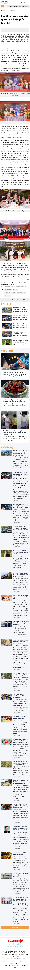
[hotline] (21, 2)
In (24, 299)
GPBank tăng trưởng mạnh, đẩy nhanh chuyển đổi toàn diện (20, 597)
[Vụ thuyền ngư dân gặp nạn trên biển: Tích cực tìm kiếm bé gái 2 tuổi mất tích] (6, 575)
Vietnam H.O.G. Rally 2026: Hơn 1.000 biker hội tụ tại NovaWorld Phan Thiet (20, 452)
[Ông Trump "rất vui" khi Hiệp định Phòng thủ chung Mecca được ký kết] (6, 624)
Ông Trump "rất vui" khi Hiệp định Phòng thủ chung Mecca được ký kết (21, 623)
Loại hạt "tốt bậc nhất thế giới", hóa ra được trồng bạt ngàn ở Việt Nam (14, 400)
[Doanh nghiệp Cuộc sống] (4, 2)
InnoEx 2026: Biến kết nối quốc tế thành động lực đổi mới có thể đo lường (20, 474)
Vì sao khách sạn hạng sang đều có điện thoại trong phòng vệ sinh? (20, 641)
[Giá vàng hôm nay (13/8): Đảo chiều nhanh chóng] (6, 855)
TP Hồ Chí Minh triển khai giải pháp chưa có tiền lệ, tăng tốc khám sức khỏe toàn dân (14, 432)
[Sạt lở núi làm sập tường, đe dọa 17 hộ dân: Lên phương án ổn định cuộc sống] (6, 782)
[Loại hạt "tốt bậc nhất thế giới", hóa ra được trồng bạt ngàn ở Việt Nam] (15, 389)
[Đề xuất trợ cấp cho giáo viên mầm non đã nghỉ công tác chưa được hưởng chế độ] (6, 742)
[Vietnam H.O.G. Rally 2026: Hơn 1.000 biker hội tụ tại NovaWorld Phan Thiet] (6, 453)
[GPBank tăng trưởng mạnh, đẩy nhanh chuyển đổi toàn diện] (6, 598)
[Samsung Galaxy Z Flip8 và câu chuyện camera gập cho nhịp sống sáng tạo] (6, 553)
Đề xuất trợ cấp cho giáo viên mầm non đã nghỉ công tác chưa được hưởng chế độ (21, 741)
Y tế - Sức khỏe (5, 368)
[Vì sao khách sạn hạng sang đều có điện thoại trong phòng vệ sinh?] (6, 642)
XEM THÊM (15, 927)
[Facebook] (15, 967)
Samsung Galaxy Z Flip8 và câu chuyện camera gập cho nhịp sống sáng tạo (20, 552)
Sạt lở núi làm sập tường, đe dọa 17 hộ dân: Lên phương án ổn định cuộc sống (20, 782)
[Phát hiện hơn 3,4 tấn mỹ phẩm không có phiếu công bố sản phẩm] (6, 697)
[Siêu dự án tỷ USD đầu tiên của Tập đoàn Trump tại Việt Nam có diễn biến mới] (6, 764)
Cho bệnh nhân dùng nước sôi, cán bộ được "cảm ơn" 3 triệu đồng (21, 875)
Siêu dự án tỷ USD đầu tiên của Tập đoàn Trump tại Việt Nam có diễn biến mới (20, 763)
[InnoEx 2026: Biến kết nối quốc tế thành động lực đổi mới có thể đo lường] (6, 475)
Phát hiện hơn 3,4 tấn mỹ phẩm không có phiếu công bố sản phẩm (20, 696)
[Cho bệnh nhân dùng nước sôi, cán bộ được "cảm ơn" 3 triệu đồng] (6, 876)
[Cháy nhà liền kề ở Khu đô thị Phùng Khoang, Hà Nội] (6, 676)
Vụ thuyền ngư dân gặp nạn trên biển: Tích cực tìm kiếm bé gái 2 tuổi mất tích (20, 575)
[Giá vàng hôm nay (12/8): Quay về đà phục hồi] (6, 719)
